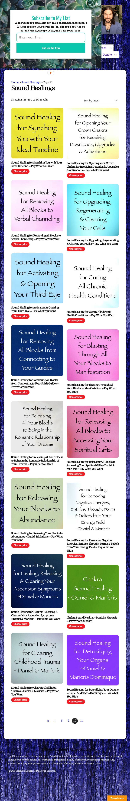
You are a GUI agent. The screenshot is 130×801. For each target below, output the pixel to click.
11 (81, 720)
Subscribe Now (51, 48)
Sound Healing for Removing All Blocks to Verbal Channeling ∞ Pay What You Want (36, 237)
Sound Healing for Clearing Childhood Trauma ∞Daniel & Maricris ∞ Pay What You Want (35, 691)
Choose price (20, 171)
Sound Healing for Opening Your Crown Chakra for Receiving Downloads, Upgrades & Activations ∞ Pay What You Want (93, 167)
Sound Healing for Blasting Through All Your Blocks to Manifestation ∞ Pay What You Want (91, 388)
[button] (50, 18)
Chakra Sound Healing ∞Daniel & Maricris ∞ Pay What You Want (92, 619)
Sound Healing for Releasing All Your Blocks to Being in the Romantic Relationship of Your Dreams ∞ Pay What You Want (37, 461)
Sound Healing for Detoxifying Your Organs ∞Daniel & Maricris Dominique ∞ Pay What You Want (92, 693)
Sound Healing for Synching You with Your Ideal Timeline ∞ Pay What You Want (36, 164)
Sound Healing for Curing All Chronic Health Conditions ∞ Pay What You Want (90, 313)
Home (15, 82)
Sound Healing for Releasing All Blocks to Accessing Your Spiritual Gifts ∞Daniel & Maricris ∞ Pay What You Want (91, 465)
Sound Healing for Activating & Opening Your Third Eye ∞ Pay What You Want (35, 309)
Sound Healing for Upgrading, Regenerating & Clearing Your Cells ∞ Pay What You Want (93, 242)
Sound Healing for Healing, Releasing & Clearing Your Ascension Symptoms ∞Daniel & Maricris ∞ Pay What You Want (35, 615)
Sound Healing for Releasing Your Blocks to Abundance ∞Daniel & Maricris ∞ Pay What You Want (37, 537)
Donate (107, 54)
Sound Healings (31, 82)
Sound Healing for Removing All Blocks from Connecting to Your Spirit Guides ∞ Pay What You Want (35, 384)
